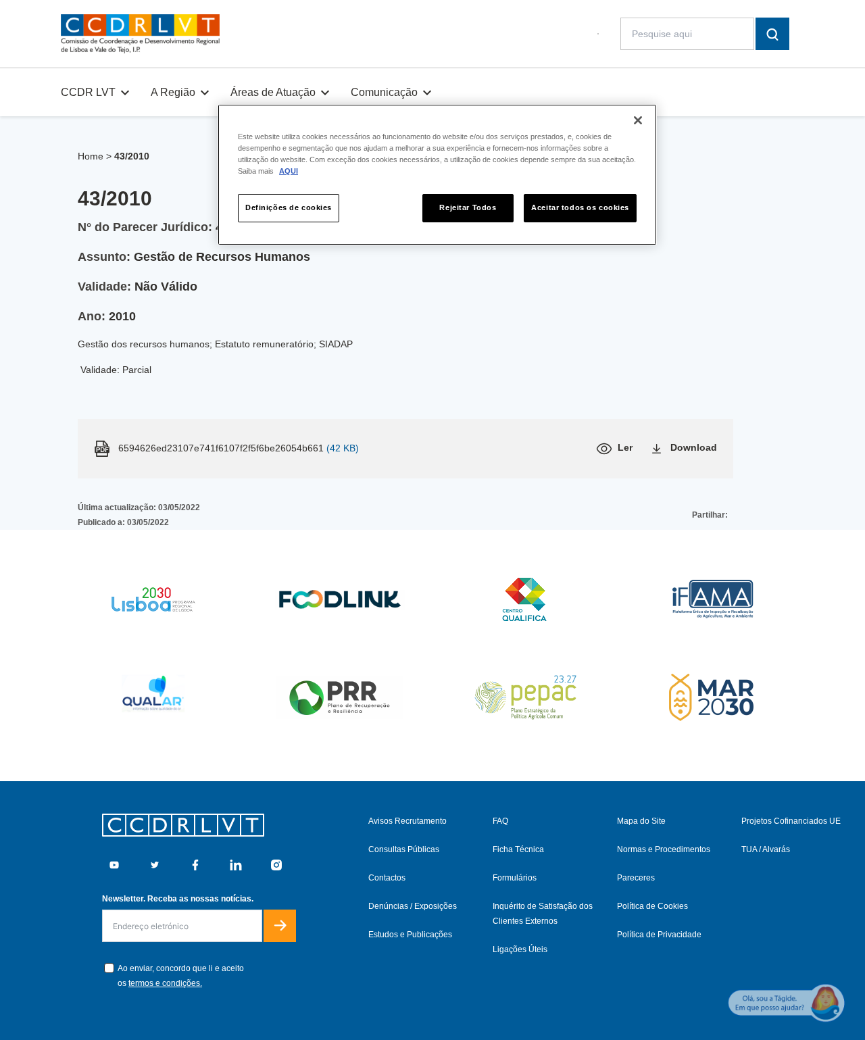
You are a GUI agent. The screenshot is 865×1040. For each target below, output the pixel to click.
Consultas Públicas (403, 849)
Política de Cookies (652, 906)
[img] (140, 33)
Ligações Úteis (520, 949)
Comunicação (384, 92)
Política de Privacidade (659, 934)
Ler (625, 447)
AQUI (288, 171)
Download (693, 447)
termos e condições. (165, 983)
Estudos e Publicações (410, 934)
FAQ (500, 821)
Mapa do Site (641, 821)
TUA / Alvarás (765, 849)
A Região (173, 92)
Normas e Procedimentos (663, 849)
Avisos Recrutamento (407, 821)
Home (90, 156)
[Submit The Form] (280, 926)
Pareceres (636, 878)
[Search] (772, 34)
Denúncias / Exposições (412, 906)
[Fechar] (638, 120)
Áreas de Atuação (273, 92)
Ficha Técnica (518, 849)
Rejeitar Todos (467, 207)
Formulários (515, 878)
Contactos (386, 878)
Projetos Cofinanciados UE (791, 821)
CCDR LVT (88, 92)
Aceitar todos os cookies (580, 207)
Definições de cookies (288, 207)
